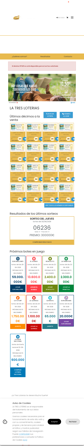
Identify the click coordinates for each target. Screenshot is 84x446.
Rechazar (73, 421)
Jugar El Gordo (34, 288)
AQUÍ (25, 440)
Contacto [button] (68, 56)
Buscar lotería (50, 115)
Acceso (61, 18)
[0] (68, 17)
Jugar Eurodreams (66, 322)
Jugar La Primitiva (66, 288)
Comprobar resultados (42, 242)
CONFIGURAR (24, 434)
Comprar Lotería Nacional (18, 372)
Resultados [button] (45, 56)
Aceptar (54, 421)
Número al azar (66, 115)
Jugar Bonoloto (50, 288)
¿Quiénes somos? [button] (19, 56)
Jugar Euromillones (17, 288)
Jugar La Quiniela (33, 327)
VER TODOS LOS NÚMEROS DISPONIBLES (59, 205)
